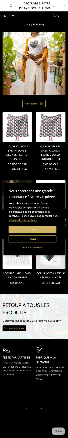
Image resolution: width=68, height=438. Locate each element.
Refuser (32, 238)
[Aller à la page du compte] (50, 16)
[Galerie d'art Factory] (8, 15)
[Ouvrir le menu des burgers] (64, 15)
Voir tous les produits (14, 328)
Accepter (32, 229)
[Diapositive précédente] (3, 5)
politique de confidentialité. (23, 219)
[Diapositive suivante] (38, 407)
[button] (56, 15)
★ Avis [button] (65, 222)
